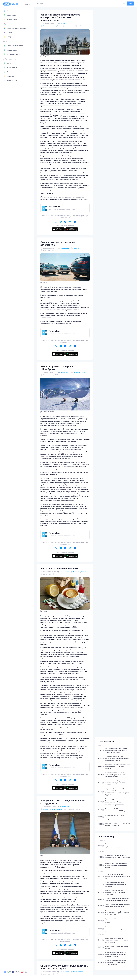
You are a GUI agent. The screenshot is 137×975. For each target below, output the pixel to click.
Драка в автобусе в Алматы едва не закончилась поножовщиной (117, 905)
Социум (76, 248)
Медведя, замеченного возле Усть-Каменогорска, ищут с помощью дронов (117, 865)
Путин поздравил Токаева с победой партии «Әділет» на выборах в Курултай (117, 766)
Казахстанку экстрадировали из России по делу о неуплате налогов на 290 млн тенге (117, 912)
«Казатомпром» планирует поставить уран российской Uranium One (117, 876)
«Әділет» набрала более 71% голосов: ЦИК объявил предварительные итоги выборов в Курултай (117, 792)
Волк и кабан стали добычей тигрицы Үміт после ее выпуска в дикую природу (116, 940)
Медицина (76, 572)
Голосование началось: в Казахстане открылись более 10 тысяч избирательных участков (117, 846)
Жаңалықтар (65, 248)
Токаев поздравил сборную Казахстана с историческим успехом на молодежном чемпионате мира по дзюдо (114, 802)
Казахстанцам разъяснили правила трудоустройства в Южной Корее (117, 899)
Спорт (81, 971)
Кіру (130, 3)
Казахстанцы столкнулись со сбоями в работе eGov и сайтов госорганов (115, 884)
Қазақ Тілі (27, 4)
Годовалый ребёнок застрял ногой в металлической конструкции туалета (117, 920)
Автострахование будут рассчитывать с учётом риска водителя (115, 783)
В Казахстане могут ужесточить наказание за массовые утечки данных (116, 929)
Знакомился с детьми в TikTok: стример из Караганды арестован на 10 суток (117, 857)
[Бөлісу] (55, 221)
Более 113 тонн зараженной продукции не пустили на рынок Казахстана (116, 892)
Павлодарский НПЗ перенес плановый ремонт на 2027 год (115, 810)
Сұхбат (63, 23)
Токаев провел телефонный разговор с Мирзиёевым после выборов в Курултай (115, 774)
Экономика (52, 26)
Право (59, 26)
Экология (77, 372)
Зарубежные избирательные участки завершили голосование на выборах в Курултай (117, 817)
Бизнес (45, 26)
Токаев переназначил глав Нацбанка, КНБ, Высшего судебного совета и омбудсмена (117, 758)
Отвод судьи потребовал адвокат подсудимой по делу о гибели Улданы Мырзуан (116, 962)
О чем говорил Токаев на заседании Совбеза (117, 947)
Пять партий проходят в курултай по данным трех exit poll (117, 824)
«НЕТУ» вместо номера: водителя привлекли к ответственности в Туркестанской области (116, 750)
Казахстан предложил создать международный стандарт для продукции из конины (115, 954)
